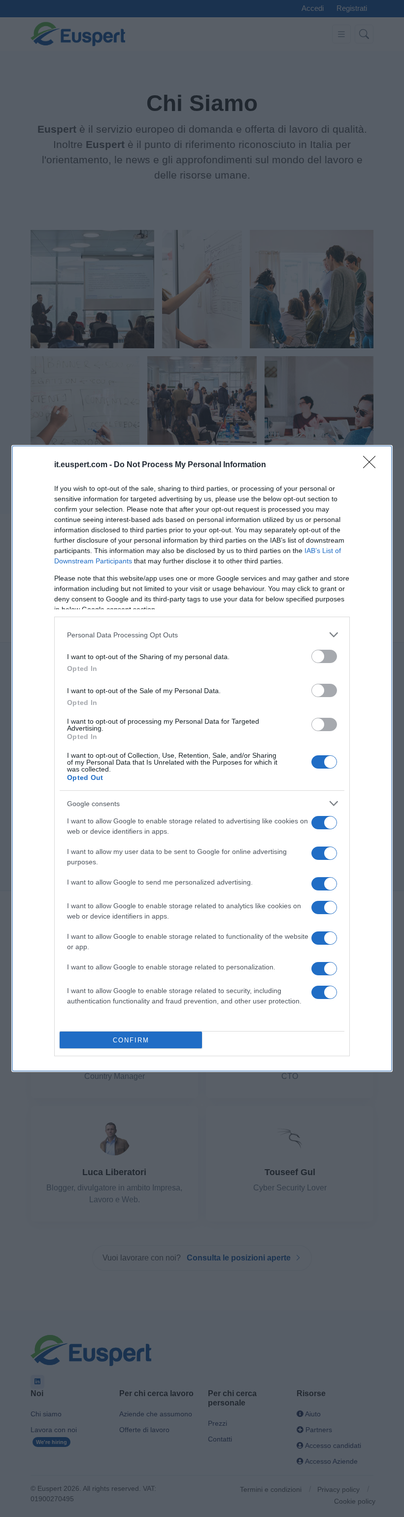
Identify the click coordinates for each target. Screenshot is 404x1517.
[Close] (372, 465)
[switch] (324, 656)
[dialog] (202, 758)
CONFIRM (131, 1040)
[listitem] (202, 634)
